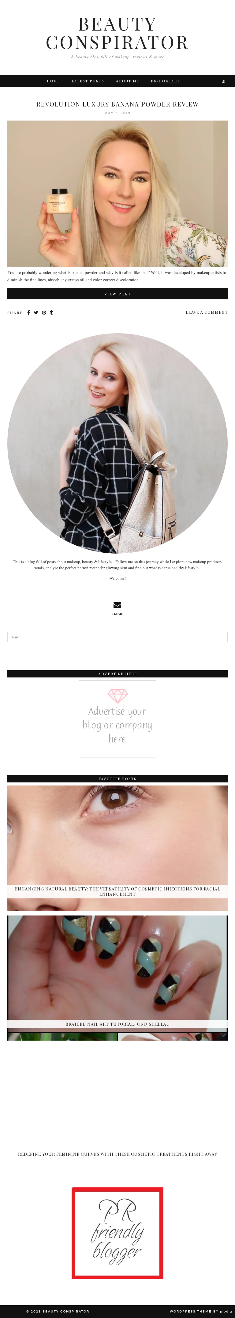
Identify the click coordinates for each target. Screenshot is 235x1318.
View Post (117, 293)
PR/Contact (166, 80)
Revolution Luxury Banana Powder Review (117, 104)
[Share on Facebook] (29, 312)
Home (53, 80)
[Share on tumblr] (51, 312)
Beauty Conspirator (117, 32)
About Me (127, 80)
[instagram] (224, 81)
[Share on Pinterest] (44, 312)
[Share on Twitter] (36, 312)
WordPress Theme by (201, 1311)
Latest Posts (88, 80)
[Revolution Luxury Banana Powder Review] (117, 195)
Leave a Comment (207, 312)
